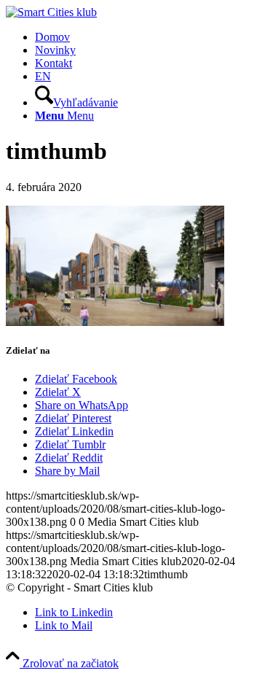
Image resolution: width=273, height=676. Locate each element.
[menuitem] (151, 37)
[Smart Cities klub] (51, 12)
